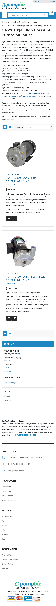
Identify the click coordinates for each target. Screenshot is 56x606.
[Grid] (10, 127)
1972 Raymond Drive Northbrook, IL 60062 (24, 457)
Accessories (7, 516)
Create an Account (41, 1)
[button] (9, 218)
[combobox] (28, 15)
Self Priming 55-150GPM (28, 96)
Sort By (20, 127)
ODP (7, 396)
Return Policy (7, 564)
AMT (40, 96)
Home (4, 22)
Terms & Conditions (10, 560)
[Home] (14, 5)
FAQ (3, 530)
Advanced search (9, 500)
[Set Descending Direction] (51, 127)
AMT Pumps (7, 26)
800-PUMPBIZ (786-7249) (28, 588)
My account (7, 491)
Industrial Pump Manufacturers (24, 22)
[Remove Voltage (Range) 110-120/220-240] (19, 354)
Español (5, 534)
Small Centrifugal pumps (30, 93)
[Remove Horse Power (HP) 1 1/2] (9, 361)
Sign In (52, 1)
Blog (3, 539)
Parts (4, 521)
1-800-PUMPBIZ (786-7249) (23, 435)
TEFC (7, 400)
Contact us (6, 487)
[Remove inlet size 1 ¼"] (8, 368)
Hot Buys (5, 525)
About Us (5, 569)
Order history (7, 496)
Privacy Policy (8, 555)
